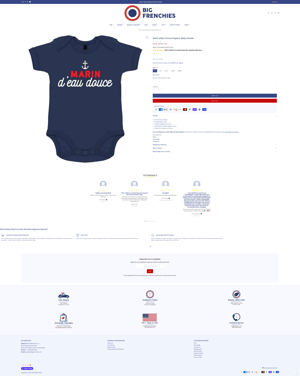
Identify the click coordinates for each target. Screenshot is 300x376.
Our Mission (111, 345)
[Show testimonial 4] (157, 53)
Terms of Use (198, 357)
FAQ (195, 343)
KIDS (146, 25)
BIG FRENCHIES (37, 373)
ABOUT (187, 25)
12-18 (172, 71)
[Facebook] (21, 2)
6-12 (166, 71)
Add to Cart (214, 95)
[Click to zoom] (147, 37)
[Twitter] (28, 2)
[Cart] (278, 13)
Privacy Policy (198, 355)
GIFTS (163, 25)
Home (140, 30)
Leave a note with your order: (162, 78)
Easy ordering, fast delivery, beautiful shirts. (166, 195)
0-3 (155, 71)
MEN (111, 25)
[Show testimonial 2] (154, 53)
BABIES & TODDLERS (133, 25)
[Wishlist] (275, 13)
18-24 (179, 71)
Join (150, 271)
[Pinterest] (25, 2)
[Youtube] (30, 2)
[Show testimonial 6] (160, 53)
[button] (178, 50)
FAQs (154, 137)
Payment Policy (198, 353)
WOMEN (119, 25)
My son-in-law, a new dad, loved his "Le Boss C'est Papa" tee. (103, 196)
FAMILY (154, 25)
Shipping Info (198, 349)
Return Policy (198, 351)
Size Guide (197, 345)
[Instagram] (23, 2)
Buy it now (215, 101)
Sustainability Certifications (115, 349)
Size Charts (156, 74)
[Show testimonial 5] (158, 53)
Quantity (155, 87)
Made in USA (111, 347)
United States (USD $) (270, 368)
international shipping (231, 132)
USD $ (275, 2)
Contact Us (156, 141)
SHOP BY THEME (175, 25)
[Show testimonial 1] (153, 53)
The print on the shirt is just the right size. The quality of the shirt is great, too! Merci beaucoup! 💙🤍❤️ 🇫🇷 (196, 210)
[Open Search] (268, 13)
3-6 (160, 71)
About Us (110, 343)
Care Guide (156, 139)
